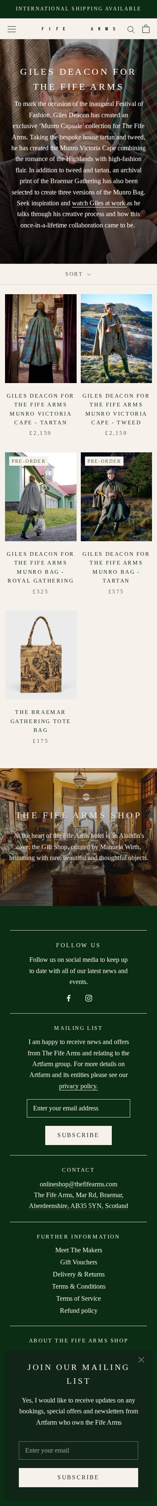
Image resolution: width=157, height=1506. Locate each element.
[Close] (141, 1360)
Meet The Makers (78, 1250)
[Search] (131, 29)
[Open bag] (145, 29)
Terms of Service (78, 1298)
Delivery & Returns (79, 1274)
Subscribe (78, 1477)
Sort (75, 274)
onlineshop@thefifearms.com (78, 1184)
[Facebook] (68, 997)
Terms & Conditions (79, 1286)
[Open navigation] (12, 28)
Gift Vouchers (78, 1262)
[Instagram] (88, 997)
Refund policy (79, 1310)
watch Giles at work (99, 203)
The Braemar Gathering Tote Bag (40, 721)
